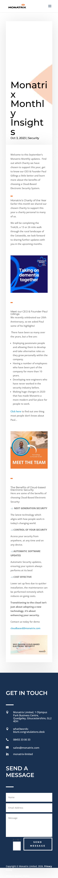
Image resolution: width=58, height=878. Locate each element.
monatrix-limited (23, 754)
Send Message (37, 844)
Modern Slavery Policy (18, 875)
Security (33, 138)
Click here (16, 411)
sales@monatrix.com (26, 747)
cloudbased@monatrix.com (25, 628)
